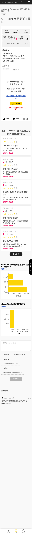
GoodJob (4, 9)
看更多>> (4, 269)
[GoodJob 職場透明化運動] (2, 2)
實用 (7, 119)
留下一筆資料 (16, 104)
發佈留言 (16, 379)
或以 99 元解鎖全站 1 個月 (16, 108)
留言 (17, 119)
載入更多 (16, 254)
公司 (9, 9)
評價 (8, 11)
